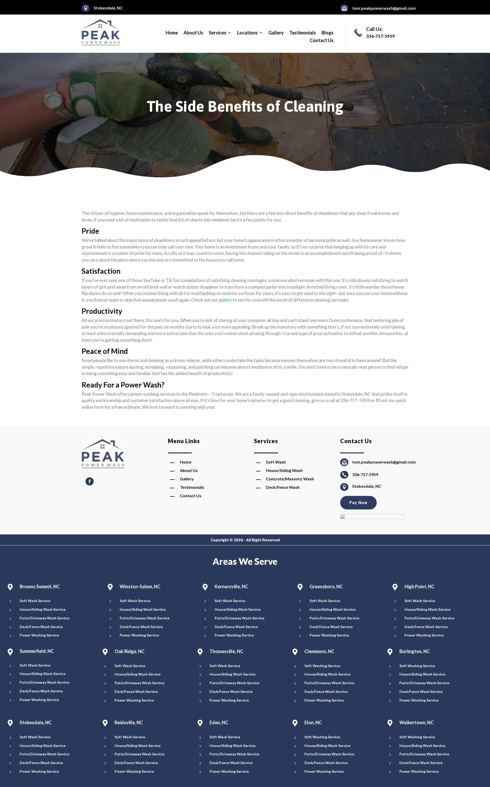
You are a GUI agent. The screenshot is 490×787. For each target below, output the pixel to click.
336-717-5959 (365, 474)
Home (172, 33)
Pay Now (358, 502)
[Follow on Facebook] (89, 481)
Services (217, 33)
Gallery (276, 33)
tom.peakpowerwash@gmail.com (384, 8)
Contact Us (322, 41)
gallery (225, 300)
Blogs (328, 33)
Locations (247, 33)
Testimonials (302, 33)
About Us (193, 33)
